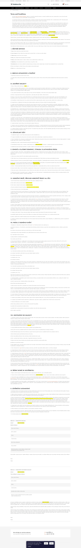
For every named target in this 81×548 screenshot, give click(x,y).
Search (48, 4)
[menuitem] (13, 8)
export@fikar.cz (49, 532)
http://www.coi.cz (13, 378)
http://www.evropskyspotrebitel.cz (52, 381)
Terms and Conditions (18, 0)
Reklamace (24, 0)
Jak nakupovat (12, 0)
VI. (37, 199)
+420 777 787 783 (55, 4)
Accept (51, 543)
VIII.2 (20, 347)
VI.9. (37, 364)
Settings (29, 546)
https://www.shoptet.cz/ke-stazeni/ (21, 16)
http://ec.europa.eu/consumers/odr (44, 378)
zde (38, 544)
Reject (46, 543)
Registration (68, 0)
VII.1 (43, 244)
